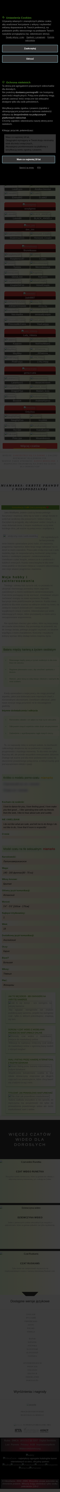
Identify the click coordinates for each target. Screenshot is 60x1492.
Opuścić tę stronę (26, 168)
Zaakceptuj (30, 48)
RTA (39, 168)
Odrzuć (30, 59)
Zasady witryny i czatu (15, 37)
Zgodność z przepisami (35, 37)
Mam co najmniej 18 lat (29, 159)
